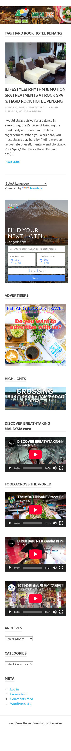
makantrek (36, 107)
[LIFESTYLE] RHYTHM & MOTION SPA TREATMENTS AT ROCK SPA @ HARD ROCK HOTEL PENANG (35, 95)
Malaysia (25, 111)
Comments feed (21, 699)
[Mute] (55, 468)
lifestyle (11, 111)
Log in (14, 689)
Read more (12, 162)
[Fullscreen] (61, 468)
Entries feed (18, 694)
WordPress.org (20, 703)
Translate (36, 188)
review (36, 111)
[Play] (10, 468)
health (53, 107)
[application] (35, 454)
